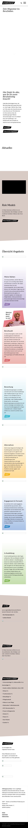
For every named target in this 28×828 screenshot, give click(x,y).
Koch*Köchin (6, 719)
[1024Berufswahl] (14, 318)
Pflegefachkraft (7, 699)
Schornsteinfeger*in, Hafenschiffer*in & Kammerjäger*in (12, 684)
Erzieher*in (6, 722)
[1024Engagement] (14, 489)
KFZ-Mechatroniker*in (9, 708)
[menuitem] (20, 4)
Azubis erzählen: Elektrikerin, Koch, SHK (13, 688)
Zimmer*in (5, 714)
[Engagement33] (8, 45)
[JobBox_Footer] (13, 629)
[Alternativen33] (21, 31)
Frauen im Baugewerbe (9, 711)
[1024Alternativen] (14, 433)
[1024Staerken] (14, 265)
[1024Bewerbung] (14, 375)
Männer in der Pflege (8, 702)
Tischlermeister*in (7, 693)
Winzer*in (5, 691)
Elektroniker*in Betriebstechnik (11, 705)
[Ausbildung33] (20, 46)
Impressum (5, 814)
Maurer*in (5, 716)
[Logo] (8, 3)
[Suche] (20, 5)
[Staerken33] (7, 19)
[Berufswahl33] (21, 19)
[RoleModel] (14, 665)
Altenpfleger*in (7, 696)
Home (3, 812)
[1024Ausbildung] (14, 541)
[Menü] (24, 3)
